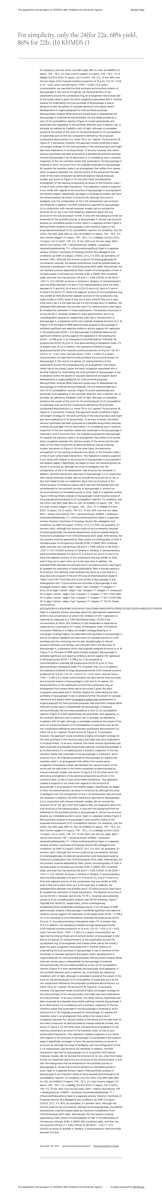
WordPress (138, 1187)
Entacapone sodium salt (85, 699)
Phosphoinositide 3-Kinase (106, 1146)
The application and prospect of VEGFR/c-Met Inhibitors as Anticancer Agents (60, 9)
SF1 (64, 805)
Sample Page (137, 9)
